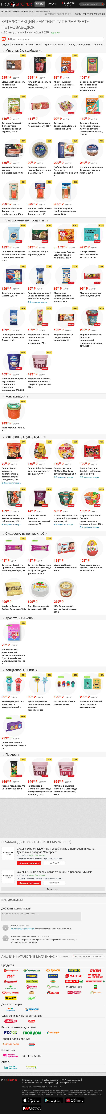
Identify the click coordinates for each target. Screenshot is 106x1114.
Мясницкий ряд (74, 992)
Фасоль (95, 992)
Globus (53, 981)
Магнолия (10, 987)
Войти (78, 14)
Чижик (10, 998)
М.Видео (32, 1021)
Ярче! (32, 998)
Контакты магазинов (33, 1082)
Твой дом (32, 1032)
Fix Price (10, 1032)
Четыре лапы (10, 1044)
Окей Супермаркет (10, 976)
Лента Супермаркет (53, 976)
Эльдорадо (10, 1021)
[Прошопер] (2, 11)
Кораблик (32, 1009)
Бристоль (10, 992)
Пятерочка (10, 970)
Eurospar (95, 981)
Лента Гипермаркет (32, 976)
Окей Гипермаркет (95, 970)
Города (50, 1082)
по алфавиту (64, 956)
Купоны (53, 4)
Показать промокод (29, 863)
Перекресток (32, 970)
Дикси (53, 970)
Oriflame (32, 1056)
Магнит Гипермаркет (23, 11)
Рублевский (32, 992)
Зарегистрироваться (94, 14)
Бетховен (32, 1044)
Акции (40, 4)
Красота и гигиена (55, 44)
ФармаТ (32, 1067)
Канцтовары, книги (80, 44)
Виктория (32, 981)
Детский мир (10, 1009)
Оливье (32, 987)
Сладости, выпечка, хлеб (26, 44)
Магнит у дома (74, 976)
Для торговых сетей (67, 1082)
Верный (10, 981)
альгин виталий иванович (22, 928)
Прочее (98, 44)
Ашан (53, 992)
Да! (95, 987)
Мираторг (74, 987)
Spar (74, 981)
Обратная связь (31, 1079)
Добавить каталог (51, 1079)
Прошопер (16, 4)
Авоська (53, 987)
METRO (74, 970)
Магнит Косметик (10, 1056)
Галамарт (53, 1032)
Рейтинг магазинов (72, 1079)
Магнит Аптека (10, 1067)
